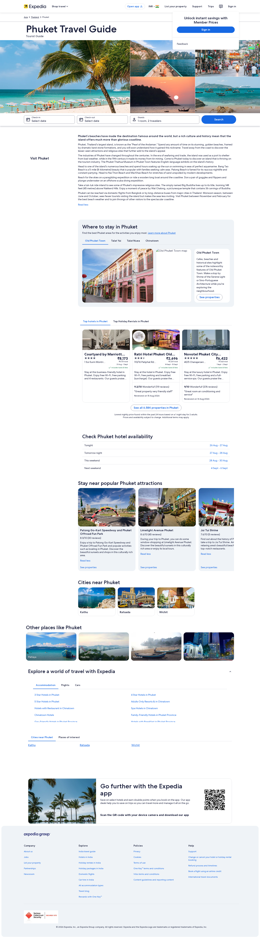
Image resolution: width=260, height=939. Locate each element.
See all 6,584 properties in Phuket (156, 407)
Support (197, 6)
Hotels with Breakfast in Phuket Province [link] (153, 721)
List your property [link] (32, 862)
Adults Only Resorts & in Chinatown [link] (150, 701)
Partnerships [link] (30, 868)
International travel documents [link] (203, 877)
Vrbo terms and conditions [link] (146, 874)
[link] (206, 44)
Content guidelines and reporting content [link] (154, 879)
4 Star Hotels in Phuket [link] (143, 694)
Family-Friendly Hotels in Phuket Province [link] (153, 715)
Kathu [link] (32, 745)
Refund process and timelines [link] (202, 865)
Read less (83, 204)
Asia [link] (26, 17)
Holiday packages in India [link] (91, 868)
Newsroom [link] (29, 874)
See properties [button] (209, 297)
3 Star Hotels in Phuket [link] (46, 694)
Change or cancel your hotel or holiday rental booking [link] (209, 858)
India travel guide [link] (87, 851)
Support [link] (192, 851)
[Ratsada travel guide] (136, 601)
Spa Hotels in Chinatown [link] (144, 708)
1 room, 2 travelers (149, 121)
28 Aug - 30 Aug (218, 460)
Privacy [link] (137, 851)
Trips (211, 6)
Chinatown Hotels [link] (44, 715)
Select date (39, 121)
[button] (130, 671)
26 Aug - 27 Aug (219, 445)
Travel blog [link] (84, 891)
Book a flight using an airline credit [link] (204, 871)
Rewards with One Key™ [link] (90, 896)
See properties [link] (88, 567)
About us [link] (28, 851)
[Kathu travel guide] (96, 601)
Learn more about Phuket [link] (162, 232)
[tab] (95, 241)
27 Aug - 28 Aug (219, 452)
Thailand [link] (35, 17)
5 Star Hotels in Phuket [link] (46, 701)
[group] (212, 274)
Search (218, 119)
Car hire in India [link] (86, 879)
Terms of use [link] (140, 862)
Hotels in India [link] (86, 857)
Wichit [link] (135, 745)
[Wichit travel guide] (176, 601)
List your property (176, 6)
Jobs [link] (26, 857)
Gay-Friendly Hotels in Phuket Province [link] (55, 721)
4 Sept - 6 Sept (219, 468)
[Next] (149, 276)
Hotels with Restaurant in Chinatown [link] (54, 708)
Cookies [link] (137, 857)
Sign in (232, 6)
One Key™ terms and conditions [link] (149, 868)
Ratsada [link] (85, 745)
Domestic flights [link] (86, 874)
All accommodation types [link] (91, 885)
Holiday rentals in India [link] (90, 862)
